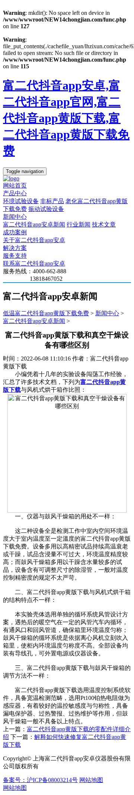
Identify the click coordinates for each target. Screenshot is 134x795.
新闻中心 (15, 217)
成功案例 (15, 232)
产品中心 (15, 193)
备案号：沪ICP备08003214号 (40, 780)
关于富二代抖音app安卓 (34, 240)
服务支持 (15, 255)
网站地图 (91, 780)
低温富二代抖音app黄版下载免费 (46, 313)
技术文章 (104, 224)
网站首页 (15, 185)
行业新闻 (78, 224)
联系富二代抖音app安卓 (34, 263)
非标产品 (52, 201)
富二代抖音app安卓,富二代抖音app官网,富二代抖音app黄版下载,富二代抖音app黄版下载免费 (66, 118)
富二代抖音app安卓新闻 (34, 224)
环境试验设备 (21, 201)
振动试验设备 (46, 209)
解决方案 (15, 248)
